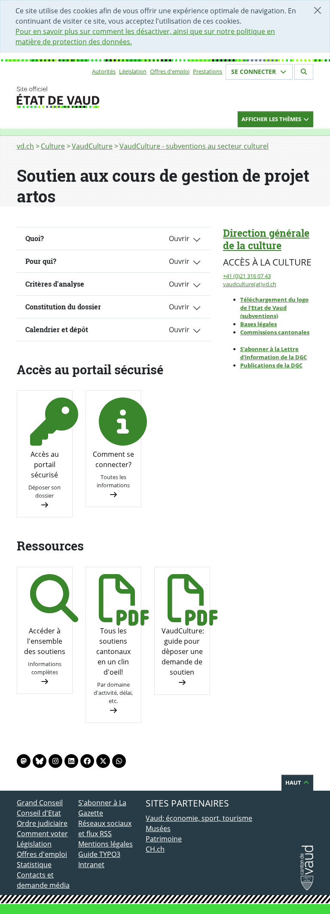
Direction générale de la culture (266, 239)
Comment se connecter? (113, 459)
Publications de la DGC (271, 365)
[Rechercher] (303, 71)
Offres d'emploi (169, 71)
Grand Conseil (40, 802)
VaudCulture (92, 146)
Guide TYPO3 (99, 854)
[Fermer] (318, 10)
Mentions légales (105, 844)
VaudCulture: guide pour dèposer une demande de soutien (183, 651)
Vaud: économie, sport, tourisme (199, 818)
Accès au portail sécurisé (45, 464)
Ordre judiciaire (42, 823)
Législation (133, 71)
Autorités (104, 71)
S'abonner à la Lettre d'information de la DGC (273, 353)
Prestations (207, 71)
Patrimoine (164, 839)
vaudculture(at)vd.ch (249, 284)
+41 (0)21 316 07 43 (247, 276)
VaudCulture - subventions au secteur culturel (194, 146)
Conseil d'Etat (39, 813)
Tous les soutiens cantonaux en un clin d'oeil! (113, 651)
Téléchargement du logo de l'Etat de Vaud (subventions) (274, 308)
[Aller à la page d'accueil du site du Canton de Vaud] (75, 97)
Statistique (34, 864)
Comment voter (42, 833)
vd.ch (25, 146)
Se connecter (254, 71)
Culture (53, 146)
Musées (158, 828)
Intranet (91, 864)
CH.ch (155, 849)
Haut (293, 782)
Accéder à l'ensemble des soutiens (44, 641)
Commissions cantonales (274, 332)
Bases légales (258, 324)
